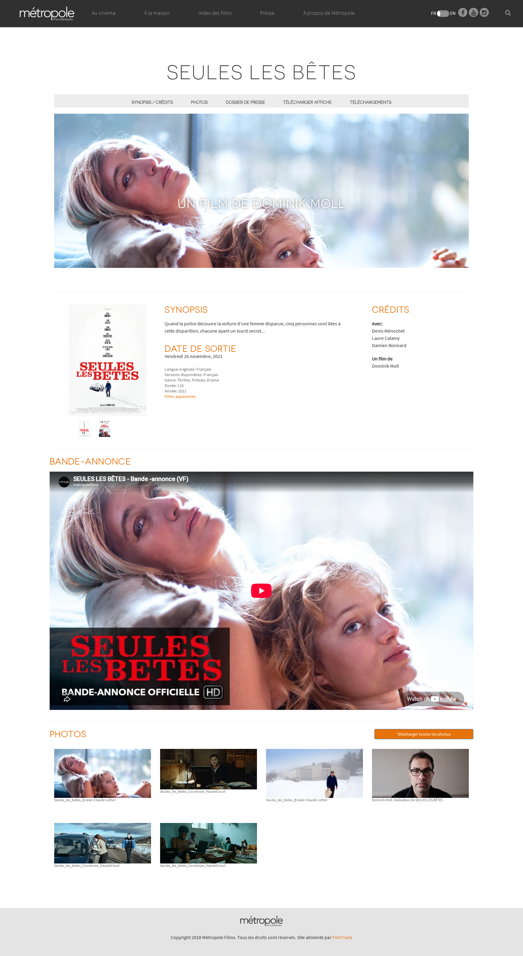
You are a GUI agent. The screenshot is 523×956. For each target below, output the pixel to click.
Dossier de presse (245, 102)
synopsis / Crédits (152, 102)
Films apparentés (180, 396)
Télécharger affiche (307, 102)
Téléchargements (370, 102)
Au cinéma (103, 12)
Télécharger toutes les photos (424, 734)
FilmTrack (342, 937)
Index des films (215, 12)
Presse (267, 12)
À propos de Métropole (329, 12)
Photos (199, 102)
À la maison (157, 12)
